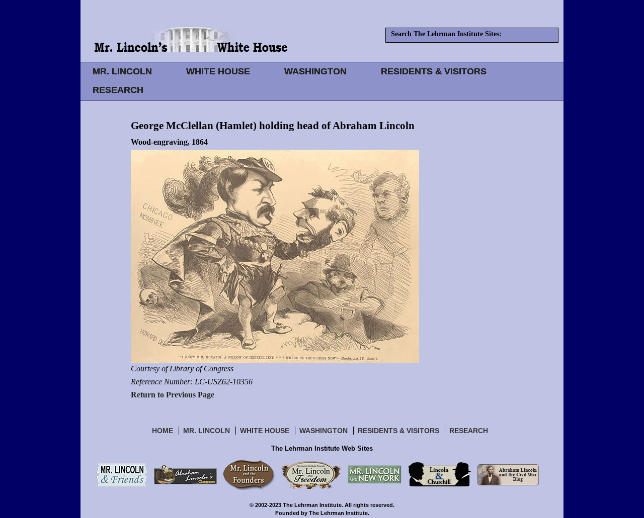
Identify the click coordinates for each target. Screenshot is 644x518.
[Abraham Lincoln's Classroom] (185, 474)
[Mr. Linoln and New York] (374, 474)
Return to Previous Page (172, 394)
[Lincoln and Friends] (122, 474)
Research (468, 431)
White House (264, 431)
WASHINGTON (315, 71)
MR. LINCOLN (122, 71)
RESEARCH (118, 90)
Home (162, 431)
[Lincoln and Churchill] (439, 474)
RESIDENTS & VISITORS (434, 71)
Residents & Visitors (398, 431)
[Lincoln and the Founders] (249, 474)
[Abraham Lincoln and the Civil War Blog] (508, 474)
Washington (323, 431)
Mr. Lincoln (206, 431)
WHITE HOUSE (218, 71)
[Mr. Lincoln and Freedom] (311, 474)
